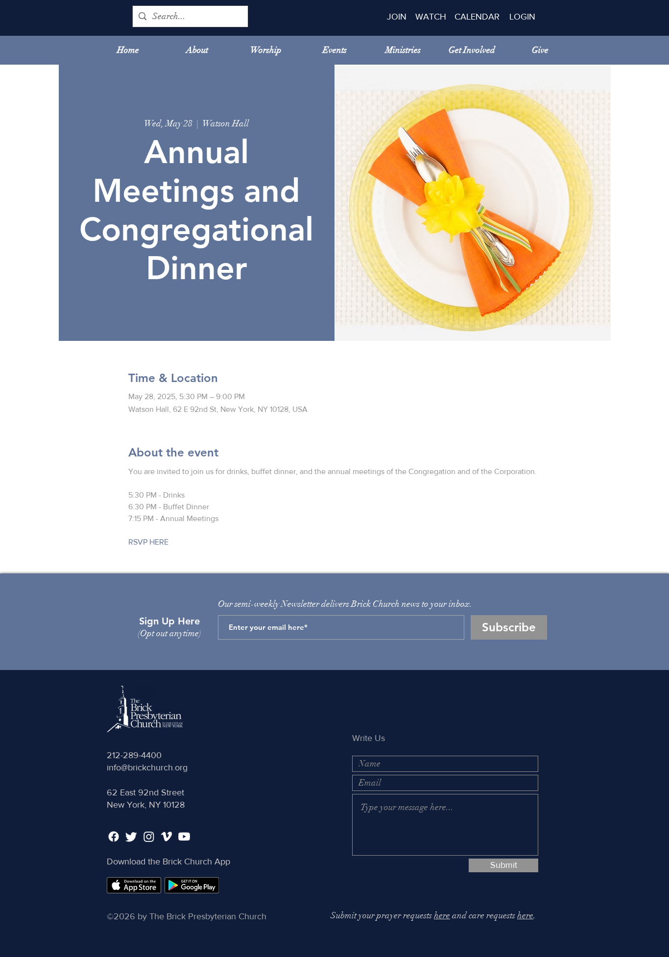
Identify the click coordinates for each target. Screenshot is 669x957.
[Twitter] (131, 836)
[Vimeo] (166, 836)
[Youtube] (184, 836)
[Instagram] (149, 836)
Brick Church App (196, 861)
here (442, 915)
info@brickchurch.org (147, 767)
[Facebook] (113, 836)
